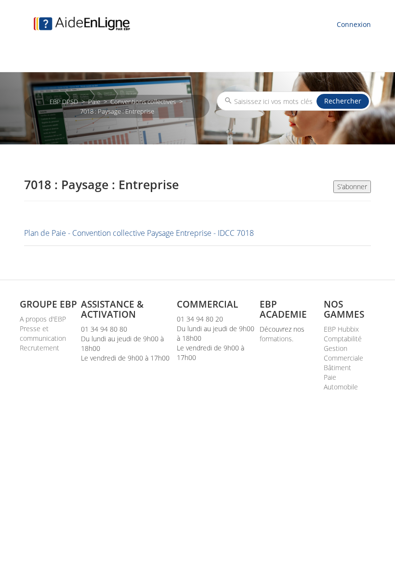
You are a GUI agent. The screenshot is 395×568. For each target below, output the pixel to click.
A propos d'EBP (43, 318)
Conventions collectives (143, 101)
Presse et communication (43, 333)
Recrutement (39, 347)
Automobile (341, 386)
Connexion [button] (354, 24)
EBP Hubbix (341, 329)
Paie (94, 101)
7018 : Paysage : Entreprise (117, 111)
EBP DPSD (64, 101)
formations (276, 338)
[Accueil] (82, 23)
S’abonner (352, 186)
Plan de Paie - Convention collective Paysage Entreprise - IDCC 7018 (139, 233)
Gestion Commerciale (343, 353)
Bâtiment (337, 367)
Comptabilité (343, 338)
